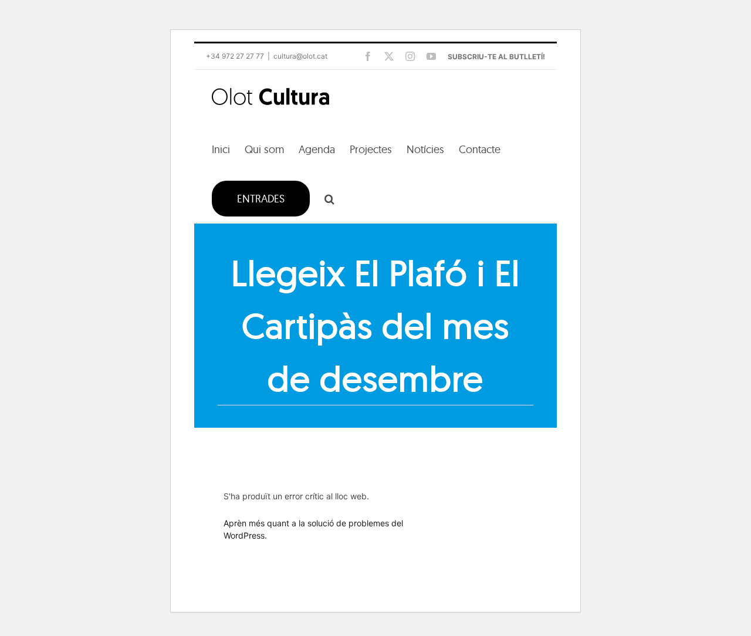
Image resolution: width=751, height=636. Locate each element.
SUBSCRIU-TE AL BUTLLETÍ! (496, 56)
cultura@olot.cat (300, 56)
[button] (329, 197)
